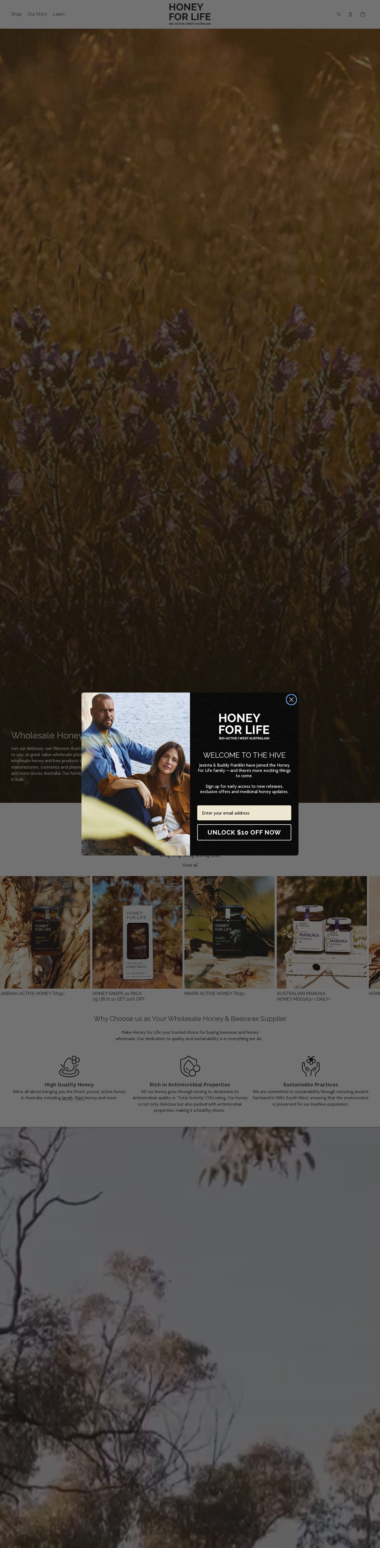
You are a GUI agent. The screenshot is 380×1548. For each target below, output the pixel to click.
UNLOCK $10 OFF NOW (244, 832)
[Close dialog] (291, 699)
